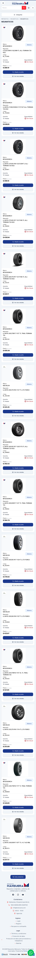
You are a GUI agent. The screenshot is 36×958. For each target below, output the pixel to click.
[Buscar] (24, 8)
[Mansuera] (20, 3)
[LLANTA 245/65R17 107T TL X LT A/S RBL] (18, 825)
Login (18, 921)
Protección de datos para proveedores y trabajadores (16, 940)
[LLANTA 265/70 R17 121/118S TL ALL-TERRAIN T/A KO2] (18, 259)
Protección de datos (18, 936)
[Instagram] (18, 895)
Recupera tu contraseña (18, 926)
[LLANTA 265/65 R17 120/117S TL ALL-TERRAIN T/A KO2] (18, 429)
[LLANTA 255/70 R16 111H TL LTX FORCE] (18, 712)
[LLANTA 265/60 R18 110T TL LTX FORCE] (18, 599)
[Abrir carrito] (33, 8)
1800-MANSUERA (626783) (19, 905)
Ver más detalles (19, 76)
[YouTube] (23, 895)
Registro (18, 923)
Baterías (18, 943)
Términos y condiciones (18, 933)
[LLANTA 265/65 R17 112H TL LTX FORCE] (18, 542)
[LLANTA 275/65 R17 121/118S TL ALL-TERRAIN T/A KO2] (18, 203)
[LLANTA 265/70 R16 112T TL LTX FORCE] (18, 373)
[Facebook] (13, 895)
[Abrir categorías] (3, 3)
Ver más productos (18, 877)
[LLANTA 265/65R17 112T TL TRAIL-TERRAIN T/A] (18, 486)
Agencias (19, 913)
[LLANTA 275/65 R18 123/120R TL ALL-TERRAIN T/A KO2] (18, 146)
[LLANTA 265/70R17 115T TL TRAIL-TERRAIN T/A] (18, 316)
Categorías (19, 14)
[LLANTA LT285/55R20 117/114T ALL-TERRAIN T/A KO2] (18, 90)
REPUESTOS (5, 19)
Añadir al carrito (19, 72)
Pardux (25, 951)
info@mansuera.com (19, 908)
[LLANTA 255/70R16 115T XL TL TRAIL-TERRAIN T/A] (18, 655)
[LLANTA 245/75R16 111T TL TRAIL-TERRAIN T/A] (18, 769)
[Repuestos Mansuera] (18, 885)
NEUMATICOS (14, 19)
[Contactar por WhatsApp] (31, 953)
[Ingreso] (28, 8)
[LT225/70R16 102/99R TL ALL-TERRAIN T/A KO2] (18, 33)
